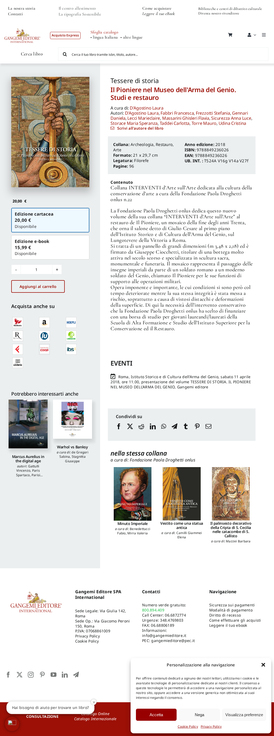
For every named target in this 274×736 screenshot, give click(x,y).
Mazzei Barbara (238, 541)
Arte (117, 149)
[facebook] (8, 675)
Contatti (15, 14)
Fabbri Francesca (177, 113)
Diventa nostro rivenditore (218, 13)
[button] (263, 664)
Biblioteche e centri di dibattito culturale (230, 8)
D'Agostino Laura (146, 108)
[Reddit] (141, 431)
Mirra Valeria (137, 533)
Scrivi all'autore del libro (140, 128)
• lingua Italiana (104, 37)
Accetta (156, 714)
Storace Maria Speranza (134, 123)
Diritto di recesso (225, 615)
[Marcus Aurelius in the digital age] (28, 424)
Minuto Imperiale (132, 523)
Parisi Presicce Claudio (28, 477)
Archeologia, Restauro (152, 144)
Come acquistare (157, 8)
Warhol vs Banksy (72, 446)
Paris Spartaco (28, 472)
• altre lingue (131, 37)
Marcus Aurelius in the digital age (28, 458)
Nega (199, 714)
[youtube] (53, 675)
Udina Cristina (232, 123)
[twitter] (19, 675)
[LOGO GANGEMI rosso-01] (22, 26)
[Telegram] (174, 431)
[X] (130, 431)
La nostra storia (21, 8)
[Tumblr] (185, 431)
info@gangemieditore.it (164, 635)
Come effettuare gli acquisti (235, 620)
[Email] (208, 431)
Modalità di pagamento (231, 610)
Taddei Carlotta (174, 123)
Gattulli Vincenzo (27, 468)
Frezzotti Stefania (213, 113)
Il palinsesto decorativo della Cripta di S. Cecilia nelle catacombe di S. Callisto (230, 529)
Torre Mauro (204, 123)
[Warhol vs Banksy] (72, 419)
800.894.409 (153, 610)
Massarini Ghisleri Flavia (185, 118)
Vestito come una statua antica (181, 525)
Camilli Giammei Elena (189, 535)
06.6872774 (175, 615)
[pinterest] (42, 675)
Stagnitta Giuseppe (75, 458)
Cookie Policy (188, 726)
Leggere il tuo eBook (158, 13)
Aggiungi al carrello (38, 286)
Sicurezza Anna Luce (231, 118)
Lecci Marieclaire (143, 118)
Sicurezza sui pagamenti (232, 604)
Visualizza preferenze (244, 714)
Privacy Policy (211, 726)
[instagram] (31, 675)
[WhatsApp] (163, 431)
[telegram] (76, 675)
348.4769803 (171, 620)
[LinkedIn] (152, 431)
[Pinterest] (197, 431)
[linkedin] (65, 675)
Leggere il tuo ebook (228, 625)
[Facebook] (118, 431)
